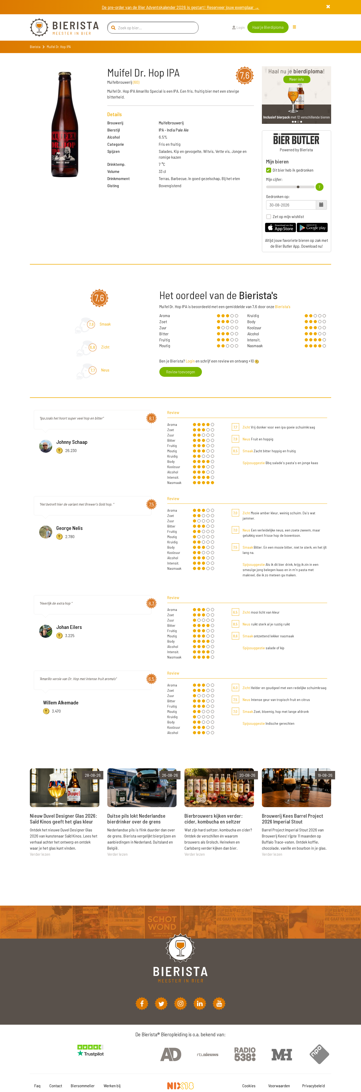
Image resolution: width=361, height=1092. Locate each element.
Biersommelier (83, 1085)
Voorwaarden (279, 1085)
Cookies (249, 1085)
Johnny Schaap (71, 442)
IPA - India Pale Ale (174, 129)
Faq (37, 1085)
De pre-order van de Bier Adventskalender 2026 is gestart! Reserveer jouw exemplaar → (180, 7)
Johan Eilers (69, 627)
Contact (55, 1085)
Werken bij (112, 1085)
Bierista (35, 47)
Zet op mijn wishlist (288, 216)
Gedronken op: (278, 196)
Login (240, 27)
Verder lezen (40, 853)
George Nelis (69, 528)
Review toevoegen (180, 371)
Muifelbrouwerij (171, 122)
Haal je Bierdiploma (268, 27)
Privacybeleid (313, 1085)
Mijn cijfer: (274, 179)
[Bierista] (60, 27)
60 (136, 81)
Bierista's (282, 306)
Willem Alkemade (60, 702)
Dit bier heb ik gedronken (293, 170)
